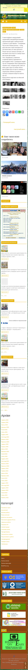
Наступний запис (20, 129)
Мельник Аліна (14, 34)
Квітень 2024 (4, 473)
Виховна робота (6, 27)
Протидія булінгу (5, 531)
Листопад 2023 (5, 485)
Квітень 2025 (4, 449)
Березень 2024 (5, 475)
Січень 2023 (4, 495)
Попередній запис (8, 122)
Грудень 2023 (4, 483)
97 (5, 352)
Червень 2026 (4, 420)
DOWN (25, 667)
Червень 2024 (4, 468)
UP (25, 663)
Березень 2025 (5, 451)
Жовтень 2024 (4, 463)
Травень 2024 (4, 471)
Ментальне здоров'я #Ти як (8, 519)
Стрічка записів (5, 560)
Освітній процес (5, 527)
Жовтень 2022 (4, 497)
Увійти (2, 558)
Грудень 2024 (4, 458)
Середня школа (5, 541)
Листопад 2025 (5, 437)
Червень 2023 (4, 487)
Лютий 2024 (4, 478)
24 (5, 295)
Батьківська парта (5, 507)
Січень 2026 (4, 432)
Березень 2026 (5, 427)
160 (5, 410)
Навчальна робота (6, 522)
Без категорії (4, 510)
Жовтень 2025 (4, 439)
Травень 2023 (4, 490)
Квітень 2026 (4, 424)
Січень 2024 (4, 480)
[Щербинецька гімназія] (14, 14)
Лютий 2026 (4, 429)
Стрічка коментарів (6, 563)
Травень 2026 (4, 422)
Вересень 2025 (5, 441)
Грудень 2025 (4, 434)
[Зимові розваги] (14, 161)
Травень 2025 (4, 446)
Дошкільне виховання (6, 517)
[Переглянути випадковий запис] (25, 21)
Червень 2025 (4, 444)
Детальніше (5, 259)
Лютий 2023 (4, 492)
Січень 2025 (4, 456)
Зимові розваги (7, 176)
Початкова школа (5, 529)
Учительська (4, 544)
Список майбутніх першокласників (16, 7)
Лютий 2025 (4, 454)
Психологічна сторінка (7, 534)
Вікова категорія (5, 515)
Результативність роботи (13, 29)
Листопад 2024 (5, 461)
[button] (26, 10)
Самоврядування (5, 539)
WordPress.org (5, 565)
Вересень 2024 (5, 466)
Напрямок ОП (4, 524)
